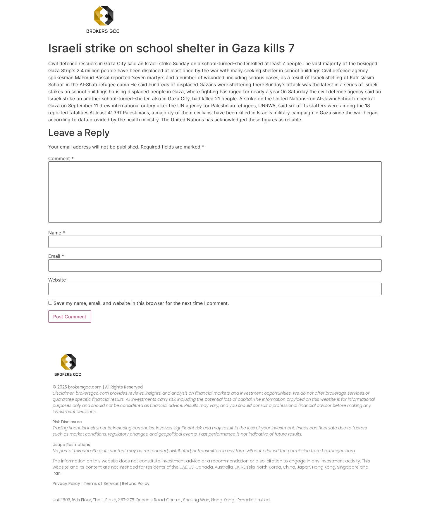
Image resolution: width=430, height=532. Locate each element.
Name (56, 232)
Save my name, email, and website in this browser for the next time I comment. (141, 303)
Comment (61, 158)
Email (56, 256)
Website (57, 279)
